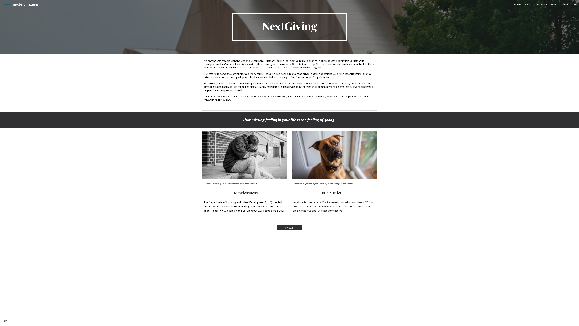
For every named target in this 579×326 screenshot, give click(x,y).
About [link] (528, 4)
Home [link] (517, 4)
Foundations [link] (541, 4)
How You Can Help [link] (560, 4)
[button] (575, 4)
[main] (289, 27)
